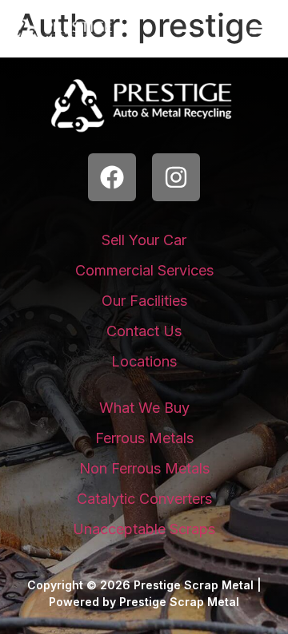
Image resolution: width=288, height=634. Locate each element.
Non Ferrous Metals (144, 468)
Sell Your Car (144, 240)
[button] (259, 36)
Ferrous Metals (144, 438)
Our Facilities (144, 300)
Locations (144, 361)
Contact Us (144, 331)
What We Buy (144, 407)
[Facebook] (112, 177)
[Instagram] (176, 177)
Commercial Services (144, 270)
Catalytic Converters (144, 498)
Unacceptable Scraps (144, 529)
